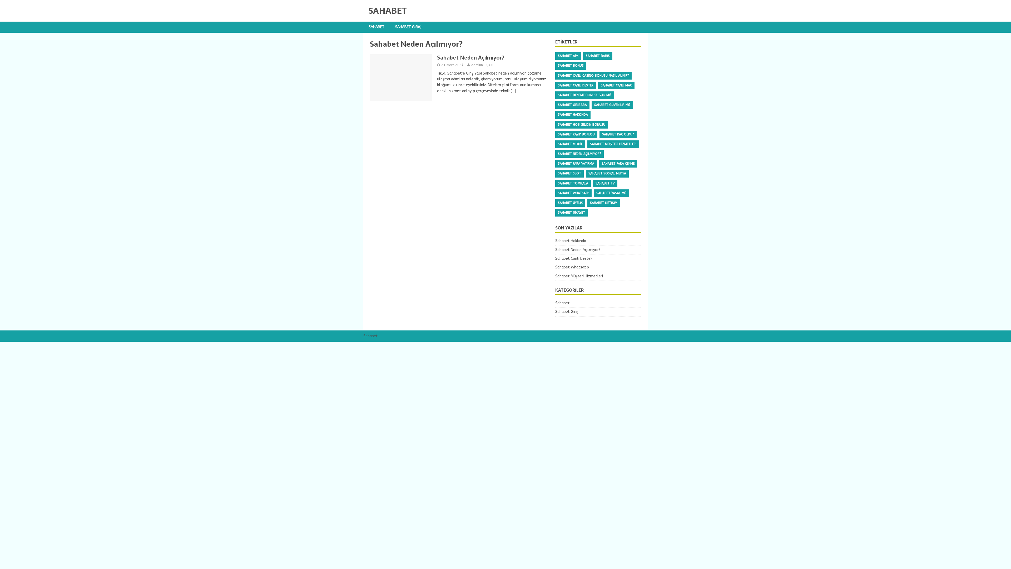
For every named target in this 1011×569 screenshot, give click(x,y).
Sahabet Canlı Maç (616, 85)
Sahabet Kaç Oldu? (618, 134)
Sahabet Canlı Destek (575, 85)
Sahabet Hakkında (573, 114)
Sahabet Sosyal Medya (607, 173)
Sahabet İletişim (603, 203)
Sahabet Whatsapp (573, 193)
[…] (513, 91)
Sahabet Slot (569, 173)
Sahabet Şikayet (571, 212)
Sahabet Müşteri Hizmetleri (613, 144)
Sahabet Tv (605, 183)
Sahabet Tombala (573, 183)
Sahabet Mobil (570, 144)
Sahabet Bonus (571, 65)
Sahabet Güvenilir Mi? (612, 105)
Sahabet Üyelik (570, 203)
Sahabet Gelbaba (572, 105)
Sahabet (376, 27)
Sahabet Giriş (408, 27)
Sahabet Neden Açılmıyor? (470, 57)
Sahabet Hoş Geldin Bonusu (581, 124)
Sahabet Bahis (598, 56)
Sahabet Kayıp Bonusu (576, 134)
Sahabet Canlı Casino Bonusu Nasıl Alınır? (593, 75)
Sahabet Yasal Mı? (611, 193)
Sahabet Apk (568, 56)
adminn (477, 65)
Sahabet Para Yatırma (576, 163)
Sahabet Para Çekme (618, 163)
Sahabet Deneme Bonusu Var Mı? (584, 95)
